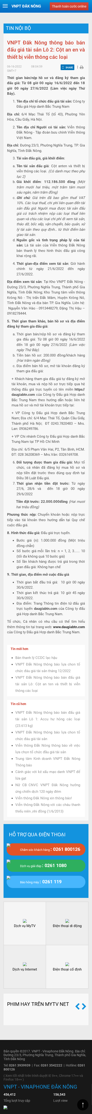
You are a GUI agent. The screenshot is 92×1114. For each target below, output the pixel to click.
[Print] (81, 67)
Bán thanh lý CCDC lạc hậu (36, 658)
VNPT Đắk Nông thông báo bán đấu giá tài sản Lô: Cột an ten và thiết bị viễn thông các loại (47, 684)
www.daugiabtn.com (69, 627)
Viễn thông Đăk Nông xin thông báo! (43, 798)
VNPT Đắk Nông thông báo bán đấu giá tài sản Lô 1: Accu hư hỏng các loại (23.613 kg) (47, 719)
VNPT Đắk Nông (26, 6)
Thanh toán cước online (69, 6)
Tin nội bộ (18, 28)
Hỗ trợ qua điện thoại (37, 834)
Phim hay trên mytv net (38, 1004)
